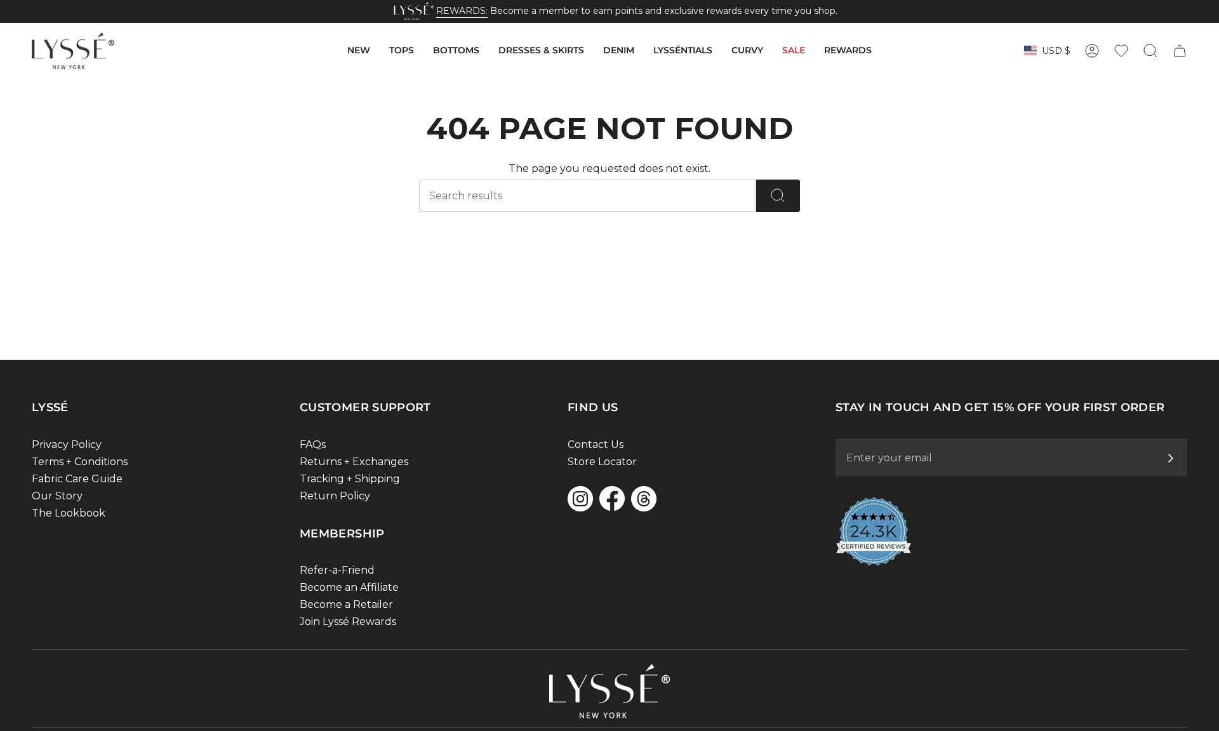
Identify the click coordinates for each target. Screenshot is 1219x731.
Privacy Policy (67, 444)
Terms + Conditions (80, 462)
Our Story (57, 496)
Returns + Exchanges (354, 462)
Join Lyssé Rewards (348, 622)
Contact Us (595, 444)
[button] (359, 50)
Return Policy (335, 496)
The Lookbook (68, 513)
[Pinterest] (643, 498)
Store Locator (602, 462)
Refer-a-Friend (337, 570)
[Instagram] (580, 498)
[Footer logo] (609, 691)
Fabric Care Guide (77, 479)
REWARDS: (462, 10)
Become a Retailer (346, 604)
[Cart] (1179, 51)
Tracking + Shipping (350, 479)
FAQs (313, 444)
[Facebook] (612, 498)
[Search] (778, 196)
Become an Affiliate (349, 587)
